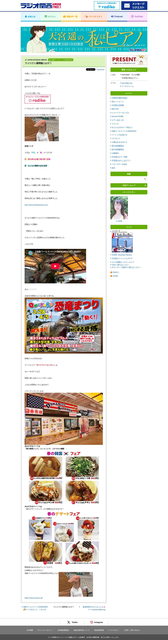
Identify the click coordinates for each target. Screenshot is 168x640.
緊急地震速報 (99, 630)
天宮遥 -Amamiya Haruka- (122, 255)
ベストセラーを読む (119, 164)
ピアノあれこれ (118, 120)
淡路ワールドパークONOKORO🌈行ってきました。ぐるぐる (35, 608)
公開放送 (115, 153)
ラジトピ (115, 124)
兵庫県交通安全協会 (119, 98)
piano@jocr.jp (127, 83)
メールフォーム (128, 86)
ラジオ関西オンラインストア (123, 262)
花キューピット (118, 102)
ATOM (115, 276)
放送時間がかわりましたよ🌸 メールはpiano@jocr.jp (94, 608)
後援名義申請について (82, 630)
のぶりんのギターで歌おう (122, 127)
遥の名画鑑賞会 (118, 146)
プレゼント (116, 138)
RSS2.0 (116, 272)
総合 (113, 168)
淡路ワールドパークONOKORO (124, 131)
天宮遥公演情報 (118, 105)
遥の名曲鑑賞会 (118, 149)
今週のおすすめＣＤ (119, 142)
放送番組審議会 (63, 630)
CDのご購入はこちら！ (121, 265)
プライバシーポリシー (45, 630)
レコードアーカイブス (120, 113)
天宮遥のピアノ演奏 (119, 157)
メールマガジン (113, 630)
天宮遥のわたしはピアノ (121, 161)
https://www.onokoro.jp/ (34, 598)
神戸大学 (115, 109)
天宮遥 (119, 221)
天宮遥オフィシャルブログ (122, 258)
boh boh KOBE (117, 116)
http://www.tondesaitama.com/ (36, 205)
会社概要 (30, 630)
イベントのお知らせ (119, 135)
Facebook (100, 69)
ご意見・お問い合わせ (132, 630)
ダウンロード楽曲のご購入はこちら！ (126, 267)
